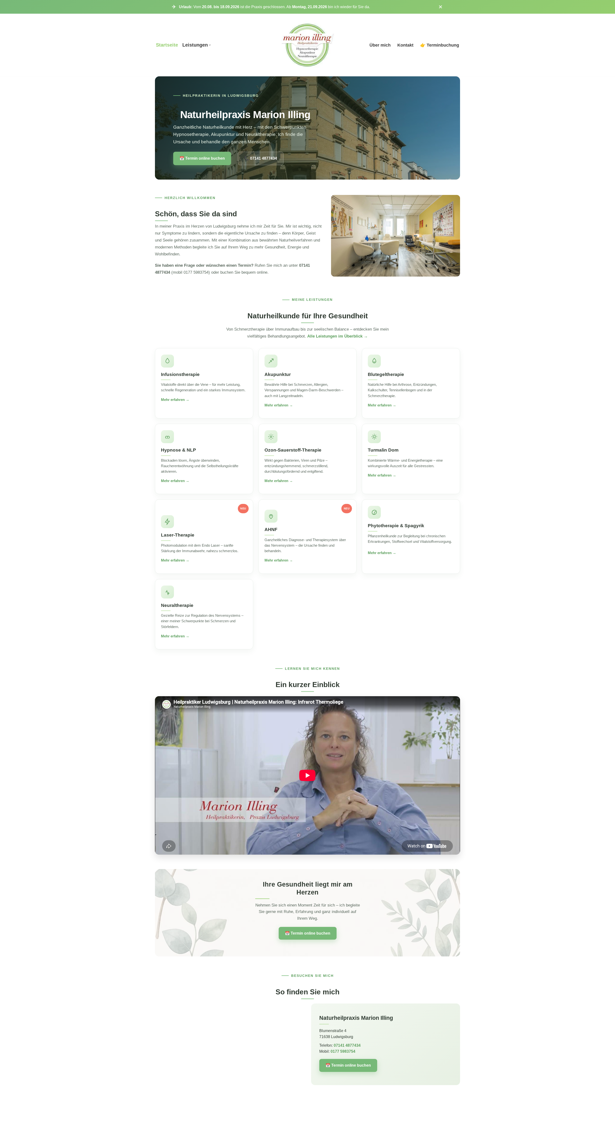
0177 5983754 (343, 1051)
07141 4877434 (347, 1045)
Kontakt (405, 45)
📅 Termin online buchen (202, 158)
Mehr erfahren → (175, 400)
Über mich (380, 45)
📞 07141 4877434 (260, 158)
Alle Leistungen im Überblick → (337, 336)
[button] (210, 45)
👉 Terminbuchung (439, 45)
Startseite (167, 45)
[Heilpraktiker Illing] (308, 45)
